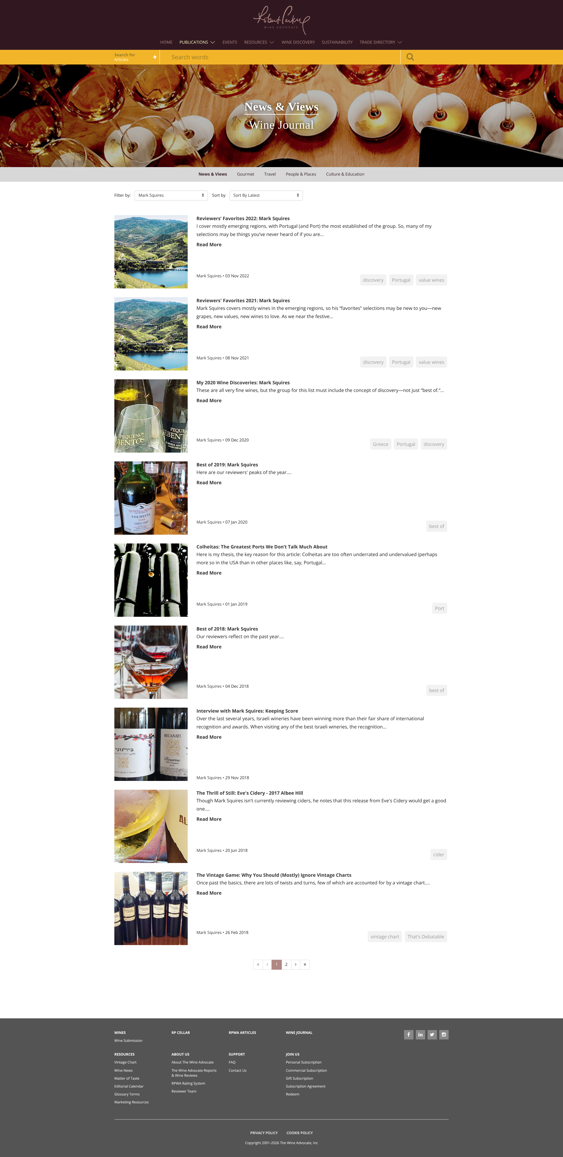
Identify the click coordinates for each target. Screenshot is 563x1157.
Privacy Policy (264, 1132)
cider (438, 854)
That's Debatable (426, 936)
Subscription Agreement (305, 1086)
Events (230, 42)
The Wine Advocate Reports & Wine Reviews (194, 1073)
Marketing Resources (131, 1102)
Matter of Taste (126, 1078)
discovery (373, 280)
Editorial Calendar (129, 1086)
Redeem (292, 1094)
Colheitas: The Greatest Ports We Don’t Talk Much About (262, 546)
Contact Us (238, 1070)
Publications (194, 42)
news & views (213, 174)
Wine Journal (299, 1032)
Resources (256, 42)
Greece (381, 444)
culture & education (345, 174)
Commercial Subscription (306, 1070)
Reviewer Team (184, 1091)
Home (166, 42)
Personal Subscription (304, 1062)
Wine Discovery (298, 42)
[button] (171, 196)
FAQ (232, 1062)
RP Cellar (181, 1032)
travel (270, 174)
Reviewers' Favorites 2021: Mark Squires (243, 300)
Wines (120, 1032)
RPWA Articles (242, 1032)
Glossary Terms (127, 1094)
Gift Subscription (299, 1078)
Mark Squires (209, 276)
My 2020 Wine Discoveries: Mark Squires (243, 382)
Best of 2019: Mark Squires (227, 464)
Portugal (401, 280)
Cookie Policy (299, 1132)
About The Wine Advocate (193, 1062)
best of (436, 526)
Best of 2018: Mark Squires (227, 629)
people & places (301, 174)
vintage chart (385, 936)
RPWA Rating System (188, 1083)
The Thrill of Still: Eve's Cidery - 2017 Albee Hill (249, 793)
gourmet (245, 174)
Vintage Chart (125, 1062)
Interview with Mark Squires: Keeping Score (247, 711)
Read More (209, 244)
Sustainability (337, 42)
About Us (180, 1054)
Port (440, 608)
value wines (431, 280)
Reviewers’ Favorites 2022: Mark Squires (243, 218)
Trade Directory (378, 42)
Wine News (123, 1070)
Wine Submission (128, 1040)
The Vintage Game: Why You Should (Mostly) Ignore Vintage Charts (273, 875)
